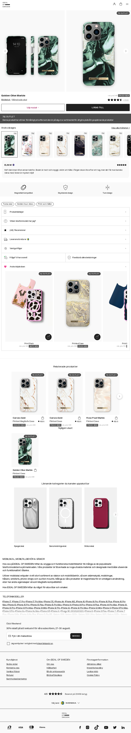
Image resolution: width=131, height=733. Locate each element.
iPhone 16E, (70, 601)
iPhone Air (59, 601)
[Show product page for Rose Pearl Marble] (44, 144)
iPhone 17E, (49, 601)
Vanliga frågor (13, 671)
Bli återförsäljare (54, 675)
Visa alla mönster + (120, 128)
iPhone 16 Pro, (92, 601)
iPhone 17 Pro (18, 601)
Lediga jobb (92, 671)
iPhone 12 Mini (95, 608)
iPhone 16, (80, 601)
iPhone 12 (65, 608)
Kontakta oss (12, 668)
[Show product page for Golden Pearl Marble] (115, 144)
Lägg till (98, 107)
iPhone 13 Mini (40, 608)
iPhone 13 (122, 605)
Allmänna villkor (94, 664)
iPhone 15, (11, 605)
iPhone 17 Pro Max (34, 601)
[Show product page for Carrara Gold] (62, 144)
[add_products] (48, 337)
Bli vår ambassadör (56, 671)
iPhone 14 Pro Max (108, 605)
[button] (65, 693)
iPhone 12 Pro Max (79, 608)
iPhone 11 (107, 608)
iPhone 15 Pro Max (53, 605)
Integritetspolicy (95, 668)
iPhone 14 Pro (78, 605)
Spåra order (12, 664)
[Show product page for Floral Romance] (27, 144)
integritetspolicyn (45, 643)
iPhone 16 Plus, (106, 601)
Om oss (50, 664)
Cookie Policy (93, 675)
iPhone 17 (7, 601)
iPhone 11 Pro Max (120, 608)
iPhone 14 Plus (92, 605)
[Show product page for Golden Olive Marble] (9, 144)
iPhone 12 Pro (54, 608)
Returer (10, 675)
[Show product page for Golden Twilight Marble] (79, 144)
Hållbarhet (52, 668)
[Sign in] (114, 4)
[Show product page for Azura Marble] (97, 144)
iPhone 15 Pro (23, 605)
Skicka (76, 636)
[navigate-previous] (119, 396)
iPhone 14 (67, 605)
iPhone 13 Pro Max (24, 608)
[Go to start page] (6, 4)
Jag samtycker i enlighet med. (32, 643)
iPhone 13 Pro (9, 608)
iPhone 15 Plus (37, 605)
